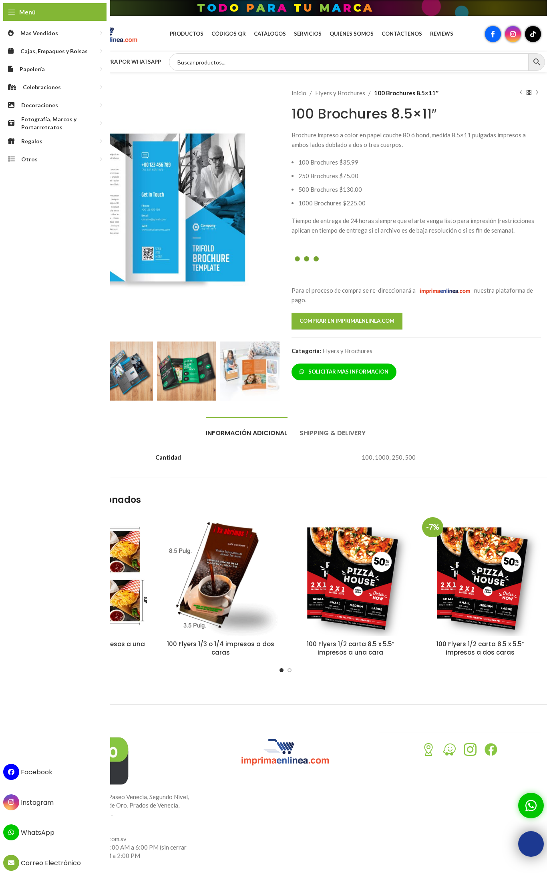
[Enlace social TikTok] (533, 34)
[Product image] (221, 575)
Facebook (35, 772)
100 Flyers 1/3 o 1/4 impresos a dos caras (220, 648)
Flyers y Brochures (340, 92)
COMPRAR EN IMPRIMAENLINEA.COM (347, 320)
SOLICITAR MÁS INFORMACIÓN (347, 371)
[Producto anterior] (521, 93)
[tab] (247, 429)
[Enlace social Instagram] (513, 34)
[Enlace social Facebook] (493, 34)
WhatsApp (36, 832)
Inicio (299, 92)
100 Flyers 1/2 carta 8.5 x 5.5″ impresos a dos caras (480, 648)
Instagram (36, 802)
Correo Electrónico (50, 863)
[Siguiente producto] (537, 93)
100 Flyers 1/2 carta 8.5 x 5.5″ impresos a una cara (350, 648)
